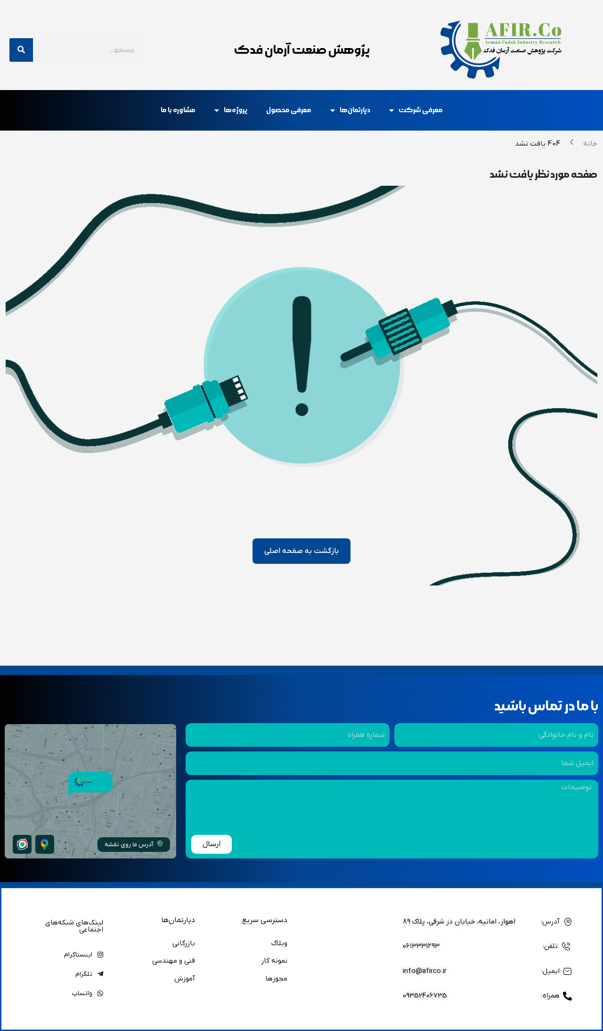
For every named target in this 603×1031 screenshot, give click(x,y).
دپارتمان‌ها (355, 110)
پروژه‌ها (235, 110)
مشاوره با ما (178, 110)
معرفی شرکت (421, 110)
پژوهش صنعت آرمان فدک (302, 49)
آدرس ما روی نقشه (129, 845)
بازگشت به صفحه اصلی (301, 551)
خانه (590, 143)
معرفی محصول (288, 110)
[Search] (21, 50)
